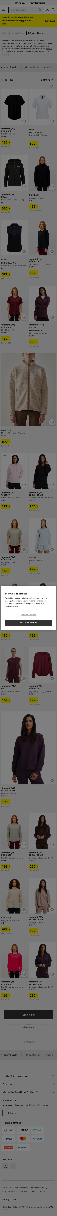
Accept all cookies (28, 623)
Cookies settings (28, 615)
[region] (28, 608)
